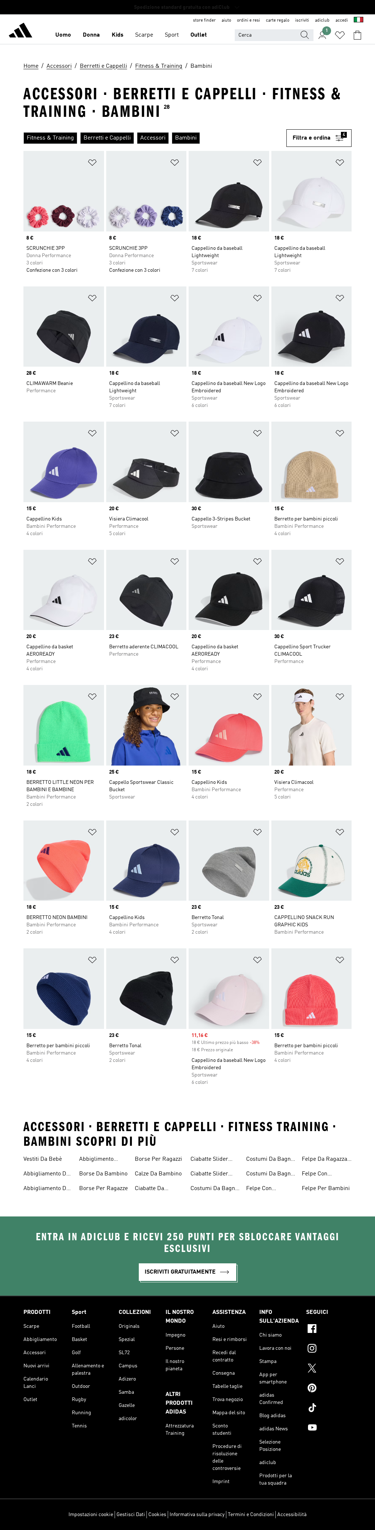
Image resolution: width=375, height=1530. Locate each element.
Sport (172, 35)
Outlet (198, 35)
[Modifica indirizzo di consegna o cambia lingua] (358, 20)
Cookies (157, 1514)
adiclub (322, 20)
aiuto (226, 20)
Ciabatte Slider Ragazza (209, 1160)
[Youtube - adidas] (329, 1428)
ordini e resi (248, 20)
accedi (341, 20)
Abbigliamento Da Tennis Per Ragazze (46, 1174)
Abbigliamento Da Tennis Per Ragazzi (47, 1189)
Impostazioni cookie (90, 1514)
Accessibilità (292, 1514)
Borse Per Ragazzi (158, 1159)
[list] (152, 138)
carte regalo (277, 20)
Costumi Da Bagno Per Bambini (214, 1189)
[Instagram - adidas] (329, 1349)
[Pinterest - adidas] (329, 1389)
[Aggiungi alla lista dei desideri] (92, 164)
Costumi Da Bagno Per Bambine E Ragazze (270, 1160)
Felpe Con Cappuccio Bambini (271, 1189)
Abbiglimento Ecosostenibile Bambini (97, 1160)
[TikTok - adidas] (329, 1409)
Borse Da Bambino (103, 1174)
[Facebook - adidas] (329, 1330)
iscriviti (302, 20)
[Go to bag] (357, 35)
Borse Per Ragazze (103, 1189)
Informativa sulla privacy (197, 1514)
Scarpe (144, 35)
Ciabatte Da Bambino (149, 1189)
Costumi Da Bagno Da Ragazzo (270, 1174)
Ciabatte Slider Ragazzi (209, 1174)
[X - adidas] (329, 1369)
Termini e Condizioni (251, 1514)
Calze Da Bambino (158, 1174)
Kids (117, 35)
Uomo (63, 35)
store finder (204, 20)
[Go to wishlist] (340, 35)
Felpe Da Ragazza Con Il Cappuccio (324, 1160)
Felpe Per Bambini (326, 1189)
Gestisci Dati (130, 1514)
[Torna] (20, 31)
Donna (91, 35)
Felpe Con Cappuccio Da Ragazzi (319, 1174)
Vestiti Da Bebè (42, 1159)
